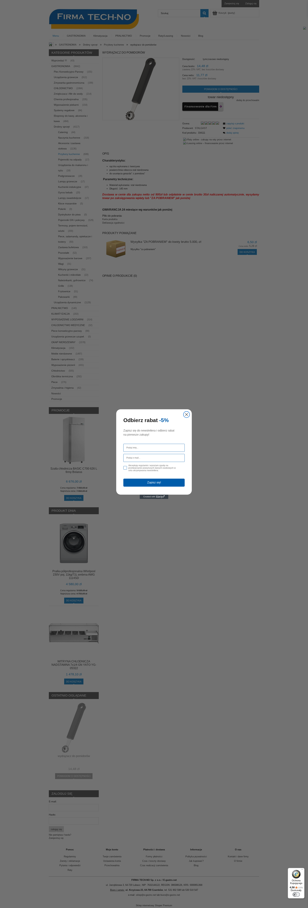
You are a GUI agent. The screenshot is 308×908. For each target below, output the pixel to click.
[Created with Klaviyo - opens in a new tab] (154, 497)
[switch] (296, 894)
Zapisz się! (154, 482)
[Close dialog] (186, 414)
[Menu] (302, 870)
